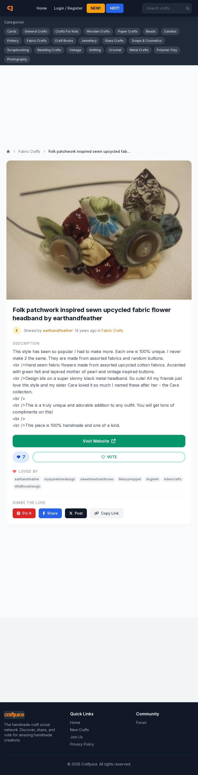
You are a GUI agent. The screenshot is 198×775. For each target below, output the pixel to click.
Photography (17, 59)
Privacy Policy (82, 744)
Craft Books (64, 41)
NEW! (96, 8)
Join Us (76, 737)
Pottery (13, 41)
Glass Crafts (114, 41)
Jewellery (89, 41)
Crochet (115, 50)
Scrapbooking (18, 50)
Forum (141, 722)
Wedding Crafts (49, 50)
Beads (151, 31)
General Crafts (36, 31)
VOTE (111, 457)
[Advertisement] (99, 104)
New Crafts (79, 730)
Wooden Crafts (98, 31)
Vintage (75, 50)
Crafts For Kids (66, 31)
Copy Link (110, 513)
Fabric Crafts (37, 41)
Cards (11, 31)
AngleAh (152, 479)
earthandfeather (58, 330)
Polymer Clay (167, 50)
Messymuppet (130, 479)
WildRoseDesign (27, 486)
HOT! (114, 8)
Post (79, 513)
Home (42, 8)
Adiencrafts (173, 479)
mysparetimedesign (59, 479)
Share (52, 513)
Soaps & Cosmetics (147, 41)
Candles (170, 31)
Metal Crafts (139, 50)
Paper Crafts (128, 31)
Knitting (95, 50)
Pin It (26, 513)
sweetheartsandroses (97, 479)
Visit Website (96, 441)
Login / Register (68, 8)
